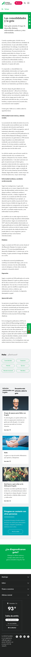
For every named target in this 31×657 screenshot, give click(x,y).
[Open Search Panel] (25, 3)
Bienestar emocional (8, 370)
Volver (7, 9)
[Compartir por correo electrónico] (29, 21)
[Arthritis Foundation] (7, 3)
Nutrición (8, 365)
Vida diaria (22, 370)
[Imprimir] (29, 24)
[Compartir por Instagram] (21, 641)
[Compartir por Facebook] (29, 15)
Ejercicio (23, 365)
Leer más (6, 430)
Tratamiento (23, 360)
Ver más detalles (12, 623)
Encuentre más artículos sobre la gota (21, 390)
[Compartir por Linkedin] (24, 641)
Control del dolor (8, 360)
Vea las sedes (15, 531)
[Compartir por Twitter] (29, 18)
